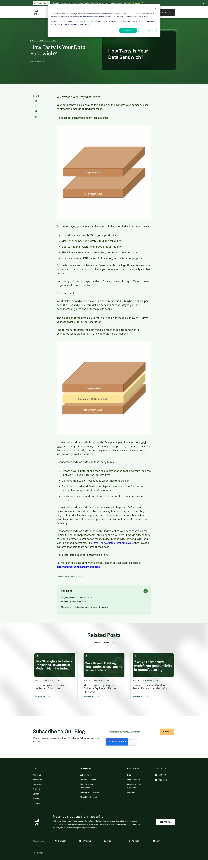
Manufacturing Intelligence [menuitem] (86, 786)
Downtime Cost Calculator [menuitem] (134, 786)
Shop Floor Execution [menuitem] (89, 797)
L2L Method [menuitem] (85, 775)
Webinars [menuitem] (131, 792)
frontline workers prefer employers (114, 542)
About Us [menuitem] (37, 775)
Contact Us (165, 12)
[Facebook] (36, 111)
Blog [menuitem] (129, 775)
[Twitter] (36, 101)
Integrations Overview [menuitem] (89, 792)
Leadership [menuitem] (37, 784)
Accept (128, 30)
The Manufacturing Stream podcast (78, 566)
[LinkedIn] (36, 106)
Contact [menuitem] (36, 789)
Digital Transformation (43, 41)
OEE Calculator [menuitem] (133, 779)
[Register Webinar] (104, 3)
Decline (147, 30)
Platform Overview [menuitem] (88, 779)
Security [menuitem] (36, 798)
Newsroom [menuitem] (37, 779)
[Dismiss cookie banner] (156, 9)
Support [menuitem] (36, 803)
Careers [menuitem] (36, 794)
